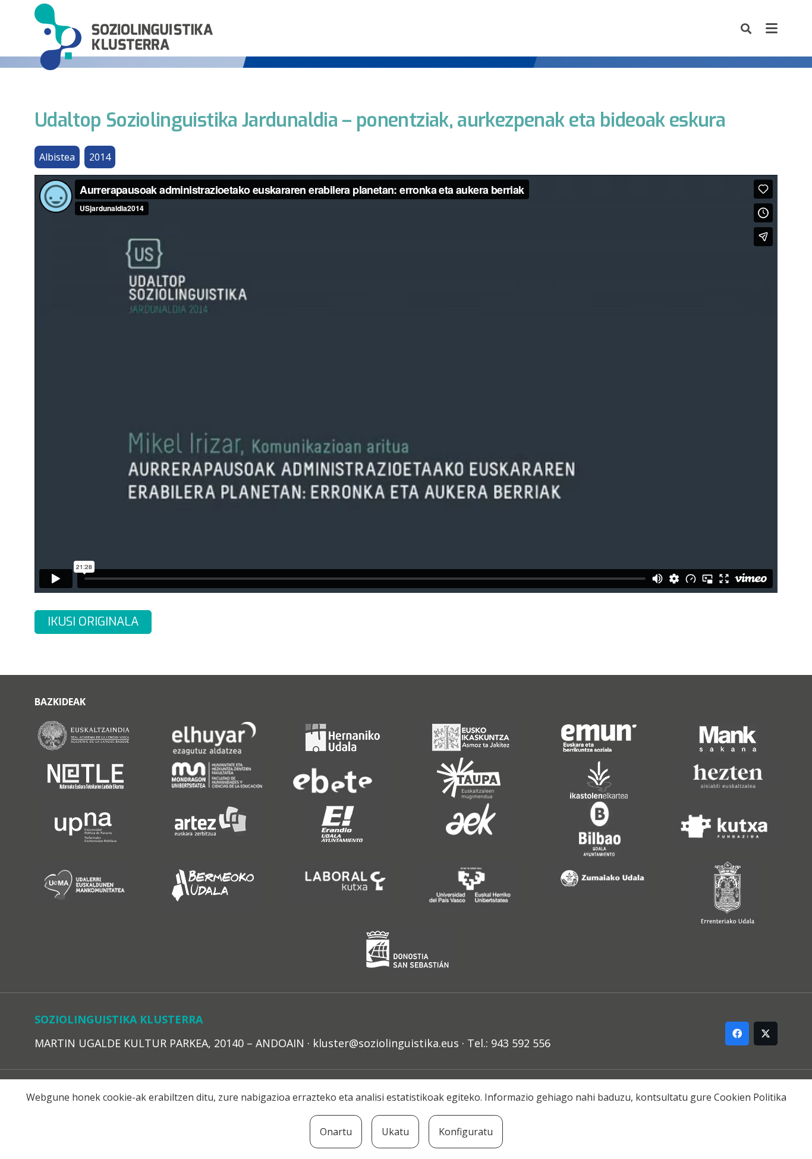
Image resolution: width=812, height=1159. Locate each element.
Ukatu (395, 1131)
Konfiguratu (466, 1131)
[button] (747, 28)
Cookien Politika (750, 1097)
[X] (766, 1033)
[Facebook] (737, 1033)
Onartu (336, 1131)
